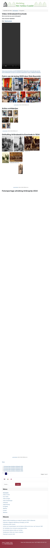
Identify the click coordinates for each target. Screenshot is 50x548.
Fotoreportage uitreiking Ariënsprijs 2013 (13, 469)
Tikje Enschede (8, 21)
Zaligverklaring (6, 504)
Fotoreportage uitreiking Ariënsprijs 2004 (13, 470)
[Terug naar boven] (48, 546)
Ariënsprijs (5, 502)
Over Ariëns (5, 496)
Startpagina (5, 492)
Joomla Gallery (16, 104)
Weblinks (5, 508)
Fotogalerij (5, 506)
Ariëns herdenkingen (7, 500)
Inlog (11, 542)
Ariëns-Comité (6, 494)
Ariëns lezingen (6, 498)
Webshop (5, 512)
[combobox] (9, 484)
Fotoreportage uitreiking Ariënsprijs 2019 (13, 466)
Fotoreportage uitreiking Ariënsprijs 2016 (13, 467)
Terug (3, 462)
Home (3, 542)
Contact (5, 510)
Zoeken (18, 484)
